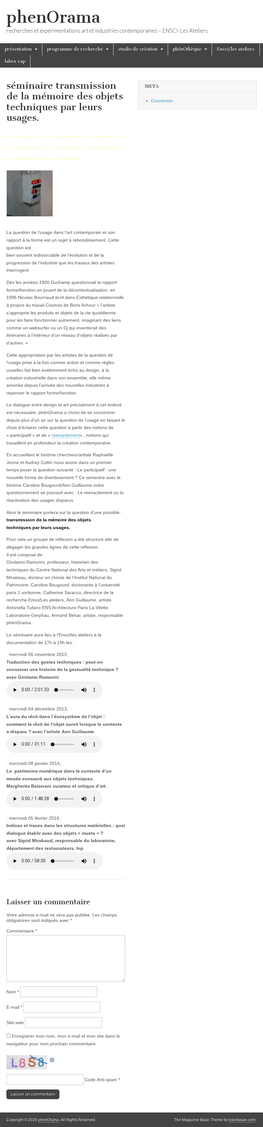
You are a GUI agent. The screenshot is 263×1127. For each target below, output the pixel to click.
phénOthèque (187, 49)
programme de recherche (75, 49)
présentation (18, 49)
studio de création (137, 49)
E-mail (14, 1007)
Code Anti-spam (101, 1079)
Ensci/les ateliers (236, 49)
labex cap (15, 61)
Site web (15, 1022)
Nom (12, 991)
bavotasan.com (242, 1120)
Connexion (162, 100)
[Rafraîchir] (52, 1058)
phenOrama (53, 17)
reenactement (66, 435)
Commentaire (21, 930)
